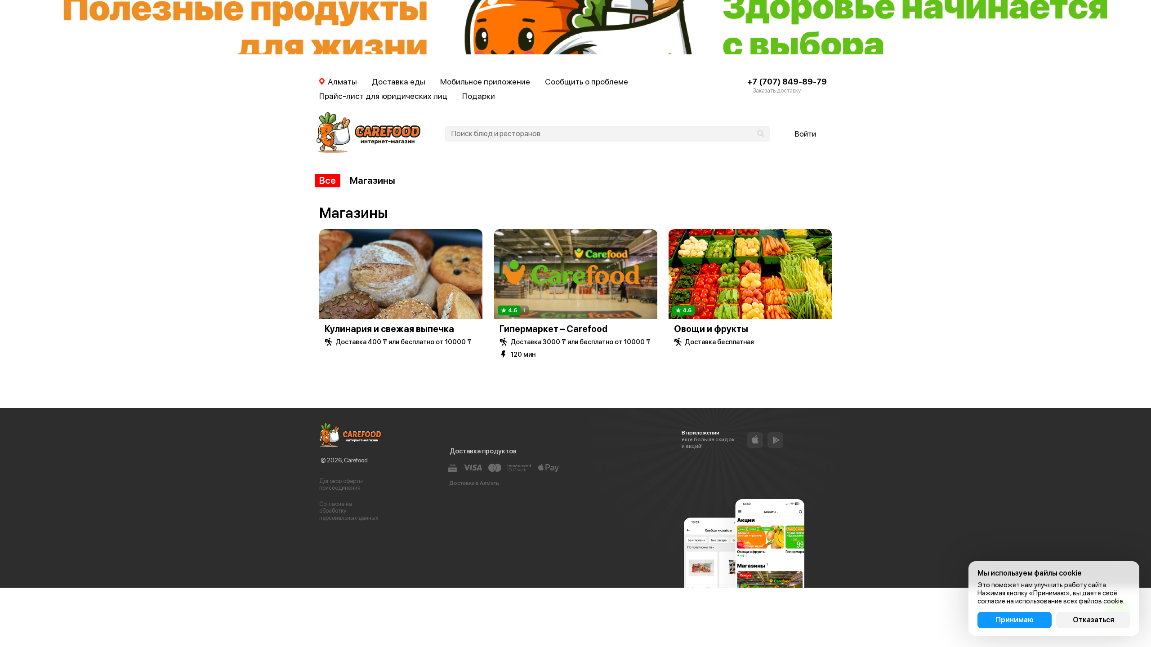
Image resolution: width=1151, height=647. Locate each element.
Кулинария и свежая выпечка (389, 329)
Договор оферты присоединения (341, 485)
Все (327, 180)
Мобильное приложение (485, 81)
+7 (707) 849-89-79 (787, 81)
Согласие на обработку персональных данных (348, 511)
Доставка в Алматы (474, 483)
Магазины (372, 180)
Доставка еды (398, 81)
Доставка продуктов (483, 451)
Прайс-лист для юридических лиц (383, 96)
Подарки (478, 96)
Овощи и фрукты (711, 329)
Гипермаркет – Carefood (553, 329)
